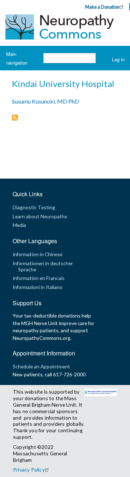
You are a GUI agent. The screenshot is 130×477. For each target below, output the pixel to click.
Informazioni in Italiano (37, 287)
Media (19, 225)
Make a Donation (102, 7)
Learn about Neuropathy (40, 216)
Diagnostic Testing (34, 207)
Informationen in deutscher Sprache (43, 266)
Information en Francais (39, 278)
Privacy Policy (29, 470)
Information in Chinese (37, 254)
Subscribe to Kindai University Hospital (15, 118)
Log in (118, 59)
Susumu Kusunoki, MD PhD (45, 101)
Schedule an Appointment (41, 366)
